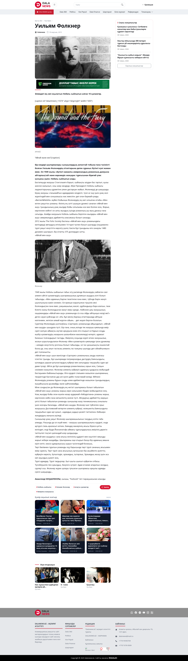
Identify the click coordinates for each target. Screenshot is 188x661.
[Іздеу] (122, 4)
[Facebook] (136, 612)
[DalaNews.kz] (42, 613)
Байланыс (89, 640)
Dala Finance (95, 12)
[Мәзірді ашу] (54, 4)
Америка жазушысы (46, 492)
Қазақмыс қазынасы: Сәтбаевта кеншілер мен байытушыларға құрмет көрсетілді (132, 29)
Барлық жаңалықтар (134, 66)
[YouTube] (144, 612)
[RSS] (152, 612)
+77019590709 (125, 641)
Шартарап (107, 12)
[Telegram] (140, 612)
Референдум (133, 12)
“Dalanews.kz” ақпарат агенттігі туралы (97, 630)
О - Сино (64, 585)
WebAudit (113, 658)
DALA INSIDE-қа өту (45, 12)
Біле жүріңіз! (120, 12)
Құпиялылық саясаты (93, 644)
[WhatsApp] (132, 612)
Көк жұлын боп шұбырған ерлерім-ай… (46, 586)
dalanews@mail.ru (126, 636)
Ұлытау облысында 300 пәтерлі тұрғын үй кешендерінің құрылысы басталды (133, 43)
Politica (72, 12)
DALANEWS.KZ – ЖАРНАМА (96, 636)
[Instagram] (148, 612)
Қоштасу (90, 585)
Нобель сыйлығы (44, 487)
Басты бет (38, 21)
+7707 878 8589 (125, 645)
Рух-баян (47, 21)
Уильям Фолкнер (63, 487)
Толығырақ (146, 12)
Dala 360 (63, 12)
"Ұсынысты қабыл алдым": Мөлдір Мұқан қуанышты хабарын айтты (133, 56)
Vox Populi (82, 12)
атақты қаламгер (82, 487)
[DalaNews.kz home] (42, 5)
